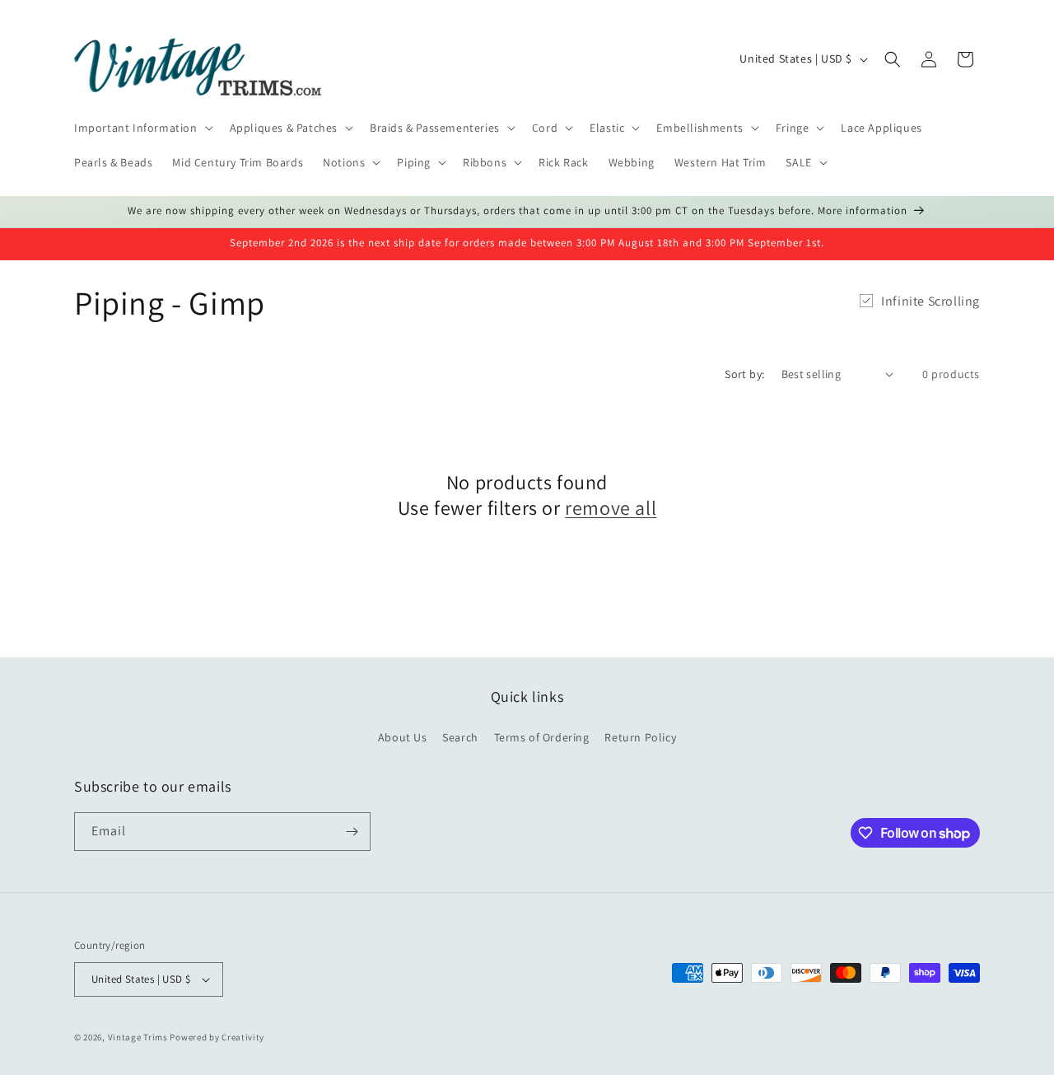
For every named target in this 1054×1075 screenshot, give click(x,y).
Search (460, 737)
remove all (610, 508)
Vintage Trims (138, 1037)
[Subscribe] (351, 831)
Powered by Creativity (217, 1037)
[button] (142, 127)
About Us (402, 737)
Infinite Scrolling (930, 301)
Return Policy (640, 737)
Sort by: (744, 374)
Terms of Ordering (542, 737)
